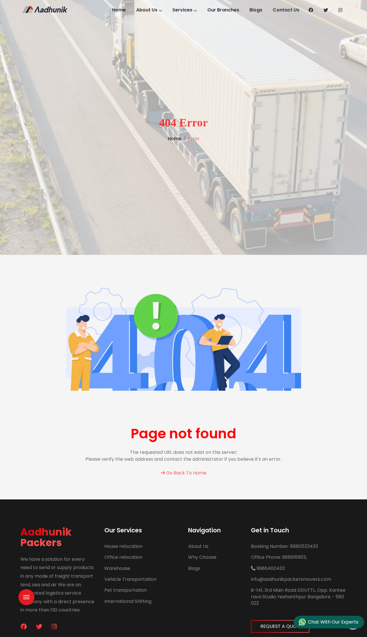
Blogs (255, 10)
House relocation (123, 546)
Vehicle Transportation (130, 579)
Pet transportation (125, 590)
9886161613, (279, 557)
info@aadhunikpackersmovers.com (291, 579)
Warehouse (117, 568)
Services (182, 10)
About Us (146, 10)
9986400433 (270, 568)
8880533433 (284, 546)
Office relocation (123, 557)
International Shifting (127, 601)
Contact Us (286, 10)
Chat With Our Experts (333, 622)
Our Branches (223, 10)
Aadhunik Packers (46, 537)
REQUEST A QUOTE (281, 626)
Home (119, 10)
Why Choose (202, 557)
